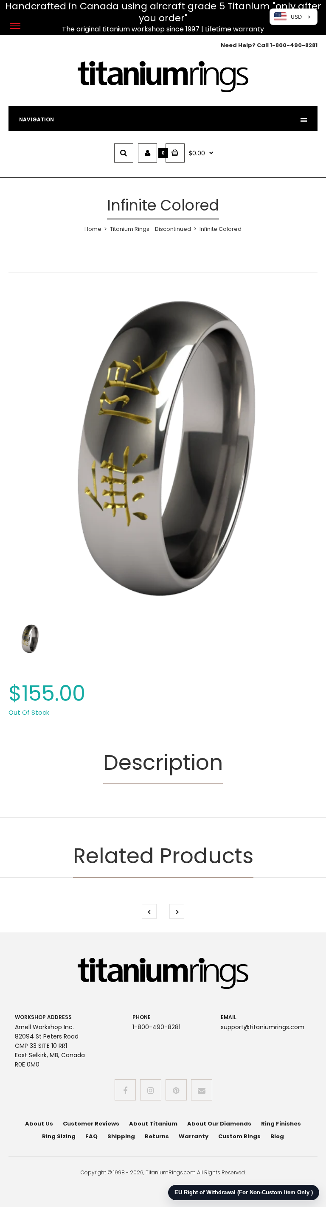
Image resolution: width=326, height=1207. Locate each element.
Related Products (163, 856)
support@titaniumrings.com (262, 1027)
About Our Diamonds (219, 1124)
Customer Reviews (91, 1124)
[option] (163, 448)
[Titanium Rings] (163, 91)
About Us (39, 1124)
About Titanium (153, 1124)
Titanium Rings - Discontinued (150, 229)
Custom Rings (239, 1136)
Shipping (121, 1136)
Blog (277, 1136)
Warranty (193, 1136)
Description (163, 762)
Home (92, 229)
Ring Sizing (59, 1136)
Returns (157, 1136)
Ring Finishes (281, 1124)
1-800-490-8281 (294, 45)
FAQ (91, 1136)
